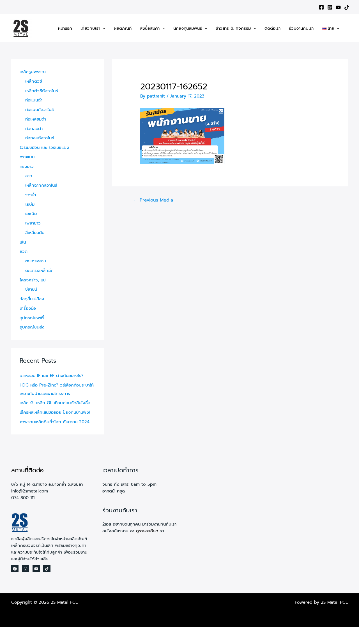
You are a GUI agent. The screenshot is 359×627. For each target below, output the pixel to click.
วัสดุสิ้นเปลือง (32, 299)
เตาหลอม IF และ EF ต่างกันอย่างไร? (52, 376)
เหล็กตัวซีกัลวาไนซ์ (41, 91)
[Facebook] (321, 7)
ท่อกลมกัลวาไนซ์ (39, 138)
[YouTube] (338, 7)
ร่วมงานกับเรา (301, 28)
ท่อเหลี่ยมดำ (35, 119)
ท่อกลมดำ (34, 129)
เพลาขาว (33, 223)
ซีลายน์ (31, 289)
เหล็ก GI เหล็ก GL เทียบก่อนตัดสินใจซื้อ (55, 403)
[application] (102, 28)
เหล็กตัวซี (33, 81)
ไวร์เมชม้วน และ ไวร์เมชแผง (44, 147)
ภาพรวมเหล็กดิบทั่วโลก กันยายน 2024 (54, 422)
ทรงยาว (27, 166)
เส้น (23, 242)
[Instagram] (329, 7)
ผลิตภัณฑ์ (123, 28)
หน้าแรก (65, 28)
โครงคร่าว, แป (33, 280)
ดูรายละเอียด (147, 531)
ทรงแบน (27, 157)
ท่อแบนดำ (33, 100)
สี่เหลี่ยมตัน (34, 233)
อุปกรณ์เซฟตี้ (32, 318)
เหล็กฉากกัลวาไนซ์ (41, 185)
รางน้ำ (30, 195)
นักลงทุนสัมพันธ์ (187, 28)
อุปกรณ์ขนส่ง (32, 327)
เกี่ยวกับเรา (90, 28)
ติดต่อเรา (272, 28)
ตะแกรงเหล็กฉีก (39, 270)
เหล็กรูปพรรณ (33, 72)
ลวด (23, 251)
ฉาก (28, 176)
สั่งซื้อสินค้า (150, 28)
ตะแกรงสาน (35, 261)
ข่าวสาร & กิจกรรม (233, 28)
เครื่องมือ (28, 308)
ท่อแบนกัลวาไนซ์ (39, 110)
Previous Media (153, 200)
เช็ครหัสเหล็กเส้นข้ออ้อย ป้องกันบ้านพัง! (55, 412)
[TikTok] (346, 7)
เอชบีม (31, 213)
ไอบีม (29, 204)
